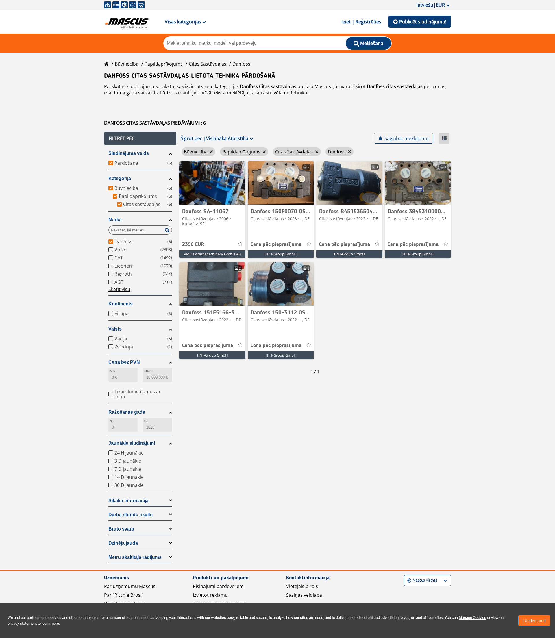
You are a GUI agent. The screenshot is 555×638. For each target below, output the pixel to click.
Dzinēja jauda (123, 543)
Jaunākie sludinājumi (131, 443)
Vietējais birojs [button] (302, 586)
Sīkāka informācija (128, 500)
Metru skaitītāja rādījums (135, 557)
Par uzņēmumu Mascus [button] (130, 586)
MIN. (113, 371)
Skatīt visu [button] (119, 289)
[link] (212, 183)
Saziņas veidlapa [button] (304, 595)
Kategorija (119, 178)
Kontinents (120, 303)
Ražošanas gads (126, 412)
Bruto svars (121, 528)
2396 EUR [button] (193, 244)
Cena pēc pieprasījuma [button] (276, 244)
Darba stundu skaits (130, 514)
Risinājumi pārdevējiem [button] (218, 586)
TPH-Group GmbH (281, 254)
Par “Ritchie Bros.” (123, 595)
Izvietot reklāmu (210, 595)
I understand (534, 620)
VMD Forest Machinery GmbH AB (212, 254)
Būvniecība (126, 64)
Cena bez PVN (124, 362)
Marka (115, 219)
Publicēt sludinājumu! (422, 21)
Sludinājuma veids (128, 153)
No (112, 421)
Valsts (115, 329)
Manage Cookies (472, 617)
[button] (140, 138)
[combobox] (408, 580)
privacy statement (22, 623)
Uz (145, 421)
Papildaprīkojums (164, 64)
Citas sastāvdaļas (207, 64)
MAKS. (148, 371)
